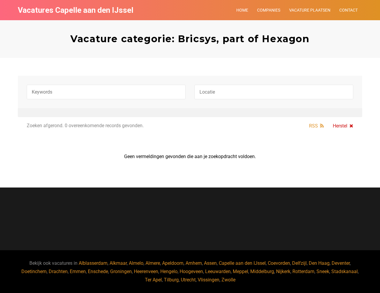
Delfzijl (299, 263)
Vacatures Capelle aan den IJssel (75, 10)
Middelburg (262, 271)
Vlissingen (208, 280)
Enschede (98, 271)
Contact (348, 10)
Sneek (322, 271)
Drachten (58, 271)
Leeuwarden (218, 271)
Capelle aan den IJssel (242, 263)
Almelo (136, 263)
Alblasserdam (93, 263)
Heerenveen (146, 271)
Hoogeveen (191, 271)
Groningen (121, 271)
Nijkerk (283, 271)
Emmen (78, 271)
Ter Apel (153, 280)
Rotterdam (303, 271)
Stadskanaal (344, 271)
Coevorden (279, 263)
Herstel (340, 126)
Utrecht (188, 280)
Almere (152, 263)
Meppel (240, 271)
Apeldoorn (172, 263)
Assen (210, 263)
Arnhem (194, 263)
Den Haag (319, 263)
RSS (313, 126)
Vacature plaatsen (309, 10)
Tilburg (171, 280)
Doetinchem (34, 271)
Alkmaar (118, 263)
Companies (268, 10)
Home (242, 10)
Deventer (341, 263)
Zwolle (228, 280)
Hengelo (169, 271)
